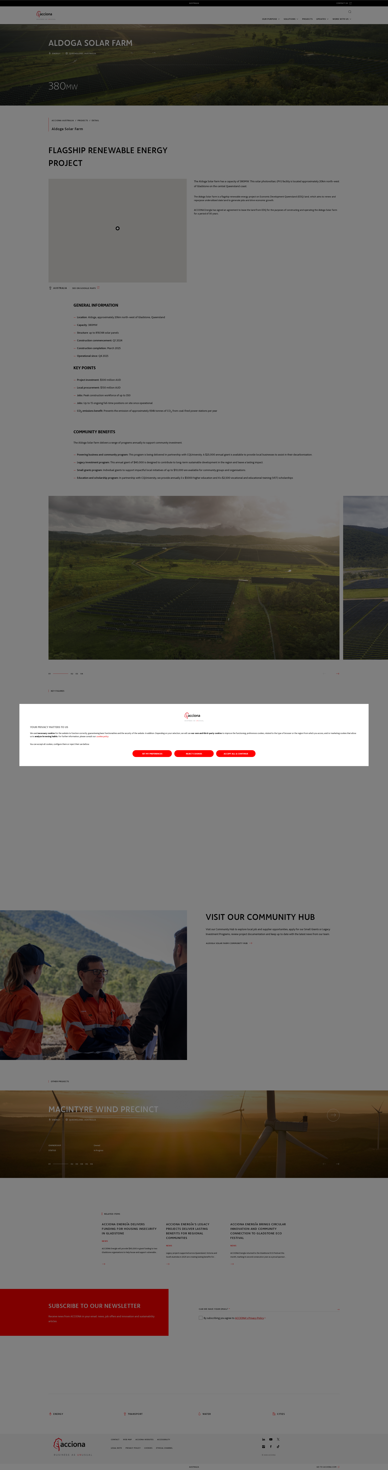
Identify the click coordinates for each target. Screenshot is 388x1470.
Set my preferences (152, 753)
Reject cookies (194, 753)
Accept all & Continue (236, 753)
